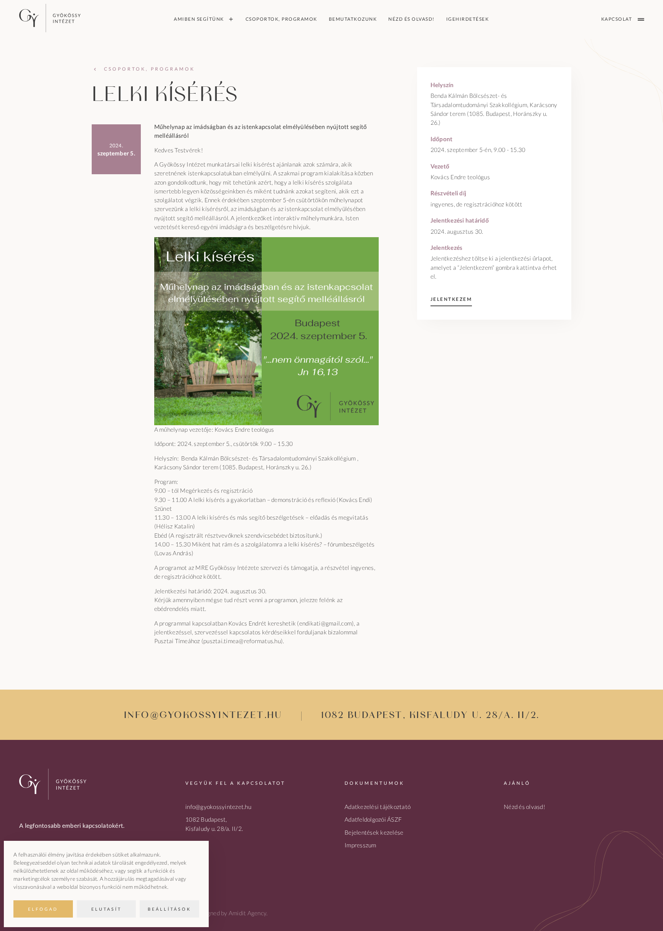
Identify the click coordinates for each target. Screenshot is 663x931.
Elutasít (106, 908)
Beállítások (169, 908)
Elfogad (43, 908)
